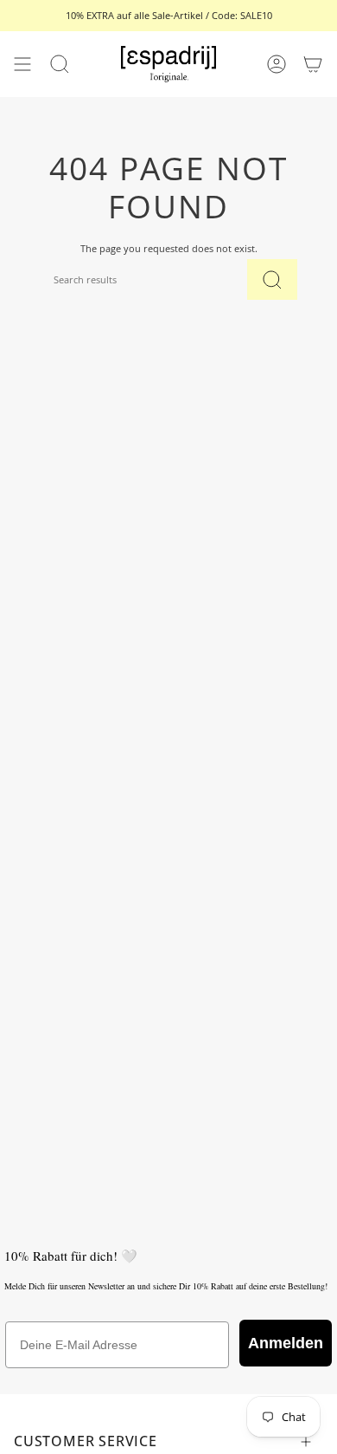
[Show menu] (22, 64)
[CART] (313, 64)
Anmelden (285, 1343)
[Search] (272, 279)
